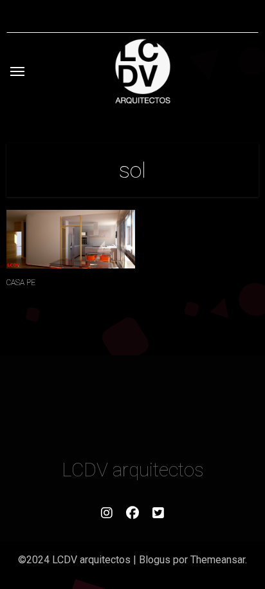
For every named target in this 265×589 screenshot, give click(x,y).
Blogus (154, 560)
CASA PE (20, 282)
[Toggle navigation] (17, 71)
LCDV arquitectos (133, 469)
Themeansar (217, 560)
